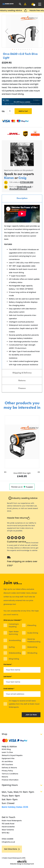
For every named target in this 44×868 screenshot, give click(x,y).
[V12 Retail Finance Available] (22, 101)
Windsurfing (32, 653)
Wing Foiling (14, 659)
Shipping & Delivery (22, 372)
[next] (38, 472)
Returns (22, 380)
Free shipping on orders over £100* (22, 563)
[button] (6, 31)
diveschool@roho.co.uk (18, 189)
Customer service (16, 541)
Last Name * (8, 676)
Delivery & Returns (9, 767)
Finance (22, 388)
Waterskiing (32, 647)
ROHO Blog (6, 749)
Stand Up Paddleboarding (33, 640)
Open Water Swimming (14, 632)
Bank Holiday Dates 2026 (15, 807)
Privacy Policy (7, 770)
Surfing (12, 647)
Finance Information (10, 780)
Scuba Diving (32, 633)
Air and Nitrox (7, 761)
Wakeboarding (15, 653)
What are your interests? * (13, 620)
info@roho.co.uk (8, 842)
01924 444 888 (26, 182)
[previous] (5, 472)
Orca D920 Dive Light (22, 473)
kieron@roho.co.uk (24, 186)
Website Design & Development (22, 864)
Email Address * (9, 688)
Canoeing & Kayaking (14, 625)
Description (22, 198)
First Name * (8, 664)
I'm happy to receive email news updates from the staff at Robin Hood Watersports (24, 704)
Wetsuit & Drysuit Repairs (12, 755)
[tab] (22, 198)
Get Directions (10, 849)
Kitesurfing (31, 625)
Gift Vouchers (7, 764)
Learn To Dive (7, 752)
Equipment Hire (8, 758)
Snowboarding (15, 640)
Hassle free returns (17, 517)
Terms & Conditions (10, 774)
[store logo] (7, 4)
